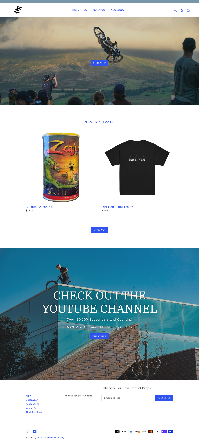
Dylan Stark (39, 438)
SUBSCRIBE (99, 336)
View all (99, 230)
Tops (28, 395)
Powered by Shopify (54, 438)
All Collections (34, 412)
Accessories (32, 404)
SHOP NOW (99, 63)
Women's (31, 408)
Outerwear (32, 399)
